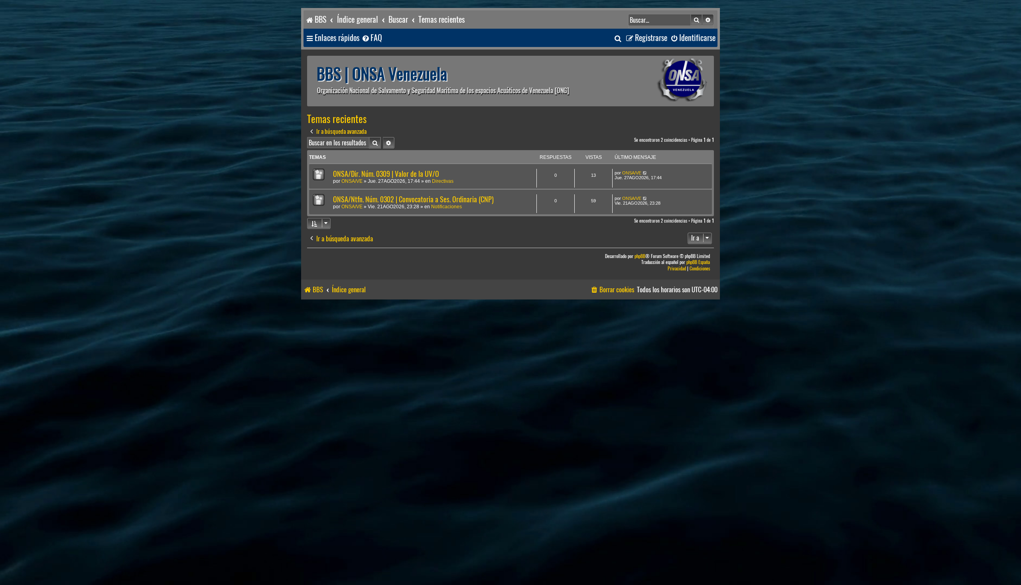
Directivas (442, 181)
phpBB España (698, 262)
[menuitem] (371, 38)
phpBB (640, 256)
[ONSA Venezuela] (664, 81)
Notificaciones (446, 206)
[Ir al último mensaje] (645, 172)
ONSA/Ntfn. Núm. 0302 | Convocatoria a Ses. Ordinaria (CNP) (413, 199)
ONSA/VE (352, 181)
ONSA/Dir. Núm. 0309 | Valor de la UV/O (386, 174)
